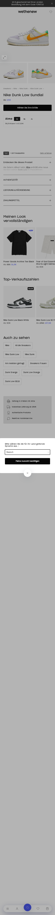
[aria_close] (27, 473)
